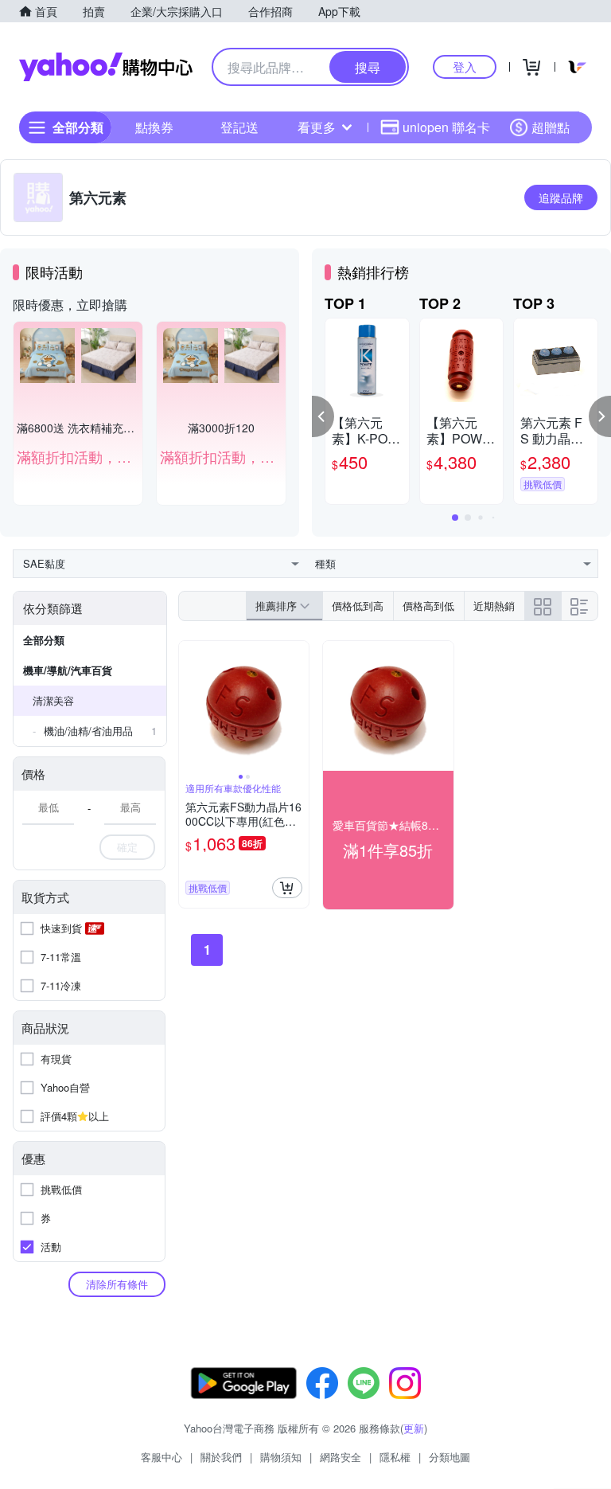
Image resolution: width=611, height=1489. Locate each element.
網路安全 (340, 1456)
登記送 (239, 127)
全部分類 (43, 639)
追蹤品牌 (561, 197)
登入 (465, 66)
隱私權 (395, 1456)
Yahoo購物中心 (106, 67)
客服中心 (161, 1456)
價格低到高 (357, 605)
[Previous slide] (189, 705)
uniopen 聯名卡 (446, 127)
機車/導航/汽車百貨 (67, 670)
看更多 (317, 127)
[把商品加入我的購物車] (287, 887)
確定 (127, 846)
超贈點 (550, 127)
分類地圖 (449, 1456)
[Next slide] (298, 705)
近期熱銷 (494, 605)
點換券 (154, 127)
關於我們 (221, 1456)
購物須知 (281, 1456)
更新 (413, 1428)
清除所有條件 (117, 1284)
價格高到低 (428, 605)
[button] (323, 416)
